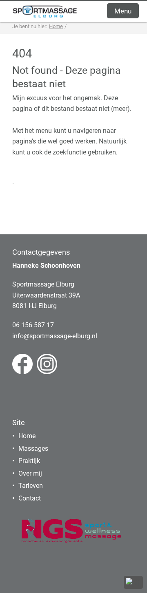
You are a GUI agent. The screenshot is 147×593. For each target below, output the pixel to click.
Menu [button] (122, 11)
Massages (33, 448)
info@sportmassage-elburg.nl (54, 336)
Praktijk (29, 461)
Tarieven (30, 485)
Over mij (30, 473)
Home (27, 436)
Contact (29, 498)
